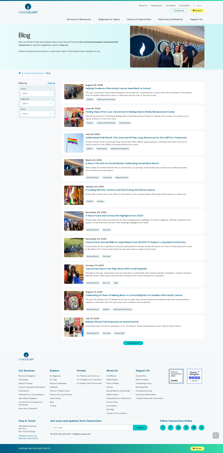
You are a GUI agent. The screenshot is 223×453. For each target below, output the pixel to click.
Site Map (110, 409)
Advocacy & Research (28, 408)
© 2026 (70, 434)
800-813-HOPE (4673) (28, 438)
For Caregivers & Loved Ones (89, 379)
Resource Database (58, 383)
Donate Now (141, 376)
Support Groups (26, 383)
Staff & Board (112, 394)
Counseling (23, 379)
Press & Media (112, 383)
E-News (53, 406)
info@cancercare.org (27, 436)
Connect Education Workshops (32, 387)
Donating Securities (144, 391)
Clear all (51, 83)
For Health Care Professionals (89, 383)
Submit (140, 427)
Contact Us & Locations (116, 413)
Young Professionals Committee (149, 398)
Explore (54, 370)
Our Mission (111, 376)
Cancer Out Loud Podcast (61, 394)
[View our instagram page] (186, 427)
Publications (24, 391)
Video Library (55, 398)
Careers (109, 387)
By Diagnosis (55, 376)
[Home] (28, 8)
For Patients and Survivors (88, 376)
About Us (143, 5)
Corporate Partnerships (146, 394)
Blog (52, 402)
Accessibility (184, 5)
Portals (81, 370)
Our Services (27, 370)
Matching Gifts (142, 387)
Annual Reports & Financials (118, 391)
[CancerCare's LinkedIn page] (178, 427)
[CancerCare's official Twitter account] (170, 427)
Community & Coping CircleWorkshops (30, 403)
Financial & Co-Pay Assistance (32, 394)
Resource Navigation (27, 376)
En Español (171, 5)
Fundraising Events (144, 383)
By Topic (53, 379)
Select (25, 93)
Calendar (54, 387)
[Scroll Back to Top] (216, 435)
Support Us (143, 370)
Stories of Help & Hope (60, 391)
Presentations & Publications (118, 398)
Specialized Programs (28, 398)
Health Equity (156, 5)
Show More (132, 343)
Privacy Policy (112, 402)
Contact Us (179, 10)
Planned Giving (142, 379)
